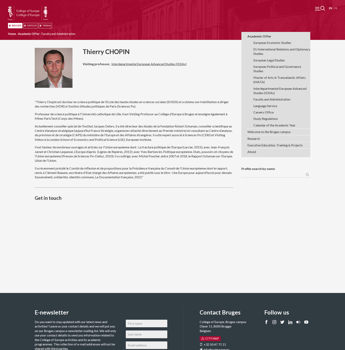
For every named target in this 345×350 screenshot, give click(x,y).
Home (12, 33)
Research (253, 138)
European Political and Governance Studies (277, 69)
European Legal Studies (269, 60)
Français (335, 8)
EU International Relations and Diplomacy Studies (281, 51)
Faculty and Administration (271, 99)
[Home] (28, 8)
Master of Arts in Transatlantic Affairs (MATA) (279, 80)
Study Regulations (265, 118)
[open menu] (320, 8)
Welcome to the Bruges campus (269, 132)
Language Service (265, 106)
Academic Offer (29, 33)
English (330, 8)
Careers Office (263, 112)
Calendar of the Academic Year (274, 125)
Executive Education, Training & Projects (275, 145)
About (251, 152)
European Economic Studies (272, 42)
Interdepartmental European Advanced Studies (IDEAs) (148, 64)
